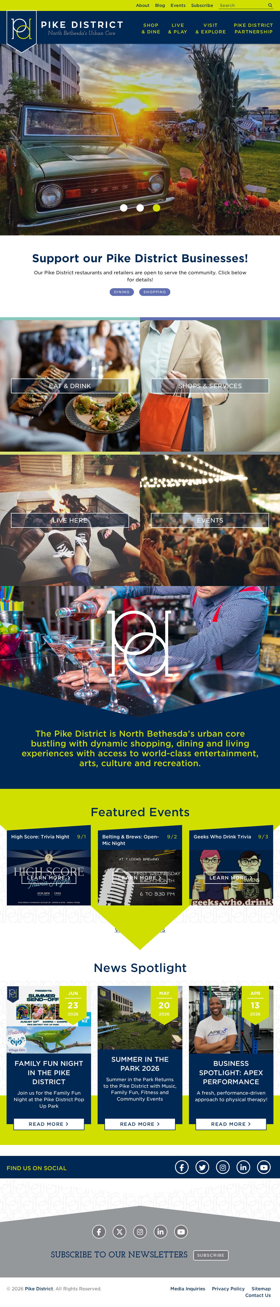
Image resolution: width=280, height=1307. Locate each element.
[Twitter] (202, 1167)
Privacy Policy (228, 1288)
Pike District (253, 28)
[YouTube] (264, 1167)
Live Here (70, 520)
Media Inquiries (187, 1288)
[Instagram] (223, 1167)
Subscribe (202, 5)
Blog (160, 5)
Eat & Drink (70, 385)
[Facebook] (182, 1167)
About (143, 5)
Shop (151, 28)
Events (178, 5)
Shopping (155, 292)
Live (178, 28)
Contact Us (258, 1295)
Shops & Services (210, 385)
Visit (211, 28)
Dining (122, 292)
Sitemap (261, 1288)
